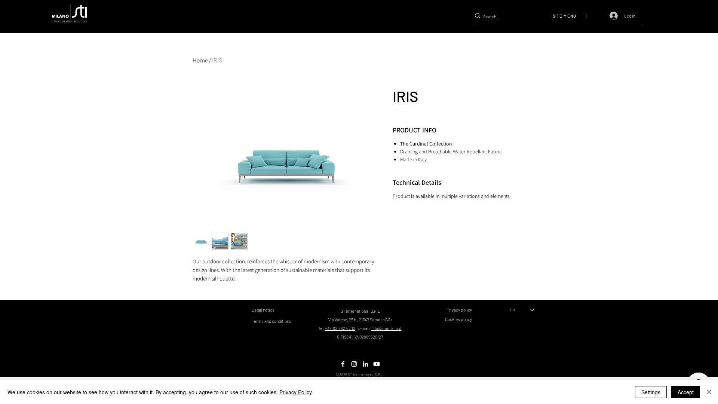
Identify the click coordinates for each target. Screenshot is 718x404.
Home (200, 60)
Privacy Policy (295, 392)
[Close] (709, 392)
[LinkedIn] (365, 364)
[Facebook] (343, 364)
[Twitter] (354, 364)
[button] (577, 15)
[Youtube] (376, 364)
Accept (686, 392)
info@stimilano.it (386, 328)
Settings (650, 392)
